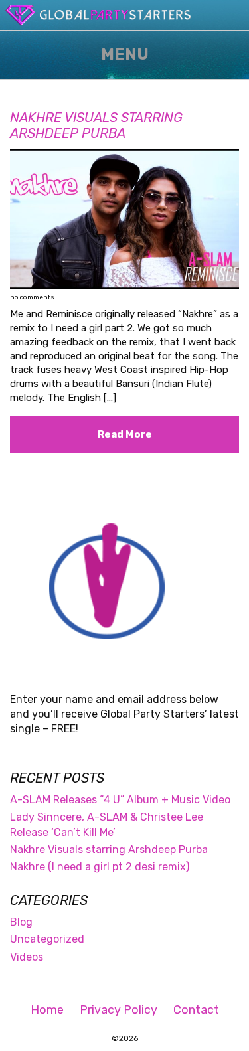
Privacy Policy (118, 1010)
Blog (21, 922)
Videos (26, 957)
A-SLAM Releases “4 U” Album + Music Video (120, 799)
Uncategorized (47, 939)
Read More (125, 434)
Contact (196, 1010)
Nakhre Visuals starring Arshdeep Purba (96, 125)
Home (47, 1010)
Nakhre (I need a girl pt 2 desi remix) (99, 866)
